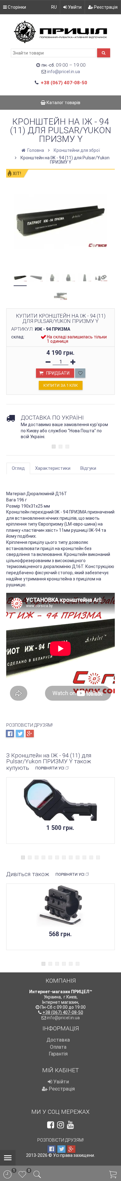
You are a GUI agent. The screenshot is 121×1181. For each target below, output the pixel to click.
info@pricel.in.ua (63, 71)
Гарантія (58, 1054)
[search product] (103, 52)
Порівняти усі (49, 768)
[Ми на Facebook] (50, 1125)
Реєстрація (105, 7)
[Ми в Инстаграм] (60, 1125)
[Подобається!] (80, 373)
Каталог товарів (63, 102)
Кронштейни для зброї (77, 150)
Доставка (58, 1040)
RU (54, 7)
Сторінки (16, 7)
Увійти (74, 7)
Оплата (58, 1047)
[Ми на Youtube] (70, 1125)
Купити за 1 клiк (60, 385)
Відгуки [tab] (88, 468)
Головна (35, 150)
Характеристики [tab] (52, 468)
